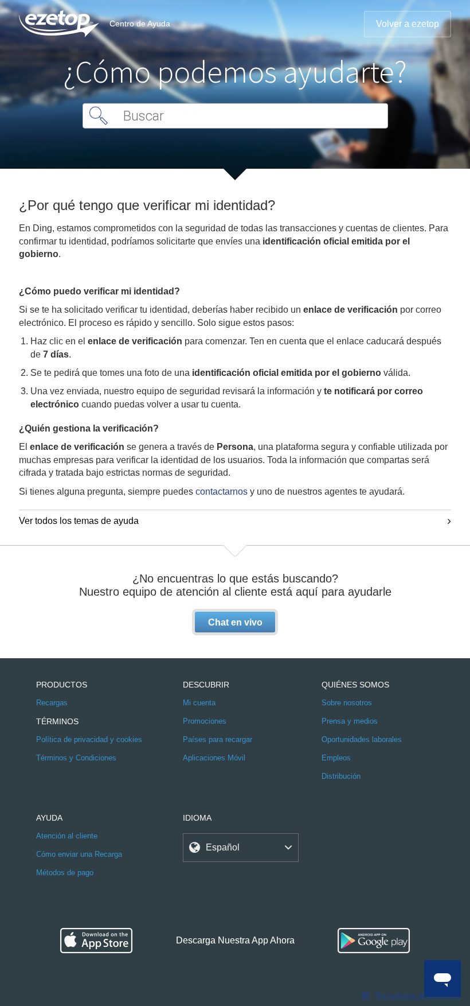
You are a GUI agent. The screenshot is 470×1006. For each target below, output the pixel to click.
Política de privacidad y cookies (89, 739)
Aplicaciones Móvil (214, 757)
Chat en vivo (235, 622)
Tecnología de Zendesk (418, 995)
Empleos (336, 757)
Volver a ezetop (407, 24)
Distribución (341, 776)
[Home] (59, 23)
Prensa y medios (350, 721)
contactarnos (221, 491)
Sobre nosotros (347, 702)
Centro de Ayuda (139, 24)
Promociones (204, 721)
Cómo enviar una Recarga (79, 854)
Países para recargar (217, 739)
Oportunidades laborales (362, 739)
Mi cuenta (199, 702)
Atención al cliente (66, 836)
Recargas (52, 702)
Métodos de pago (64, 872)
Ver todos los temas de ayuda (79, 521)
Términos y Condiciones (76, 757)
